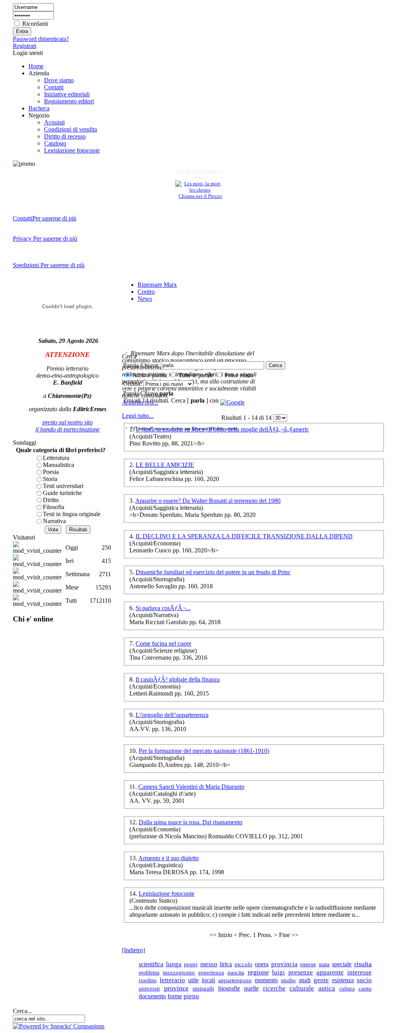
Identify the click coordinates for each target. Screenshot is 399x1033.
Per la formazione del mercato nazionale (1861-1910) (204, 750)
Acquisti (54, 122)
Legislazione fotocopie (72, 150)
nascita (236, 972)
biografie (229, 988)
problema (149, 972)
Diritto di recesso (65, 136)
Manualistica (58, 464)
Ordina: (133, 383)
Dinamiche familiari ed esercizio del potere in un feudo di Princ (213, 572)
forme (175, 996)
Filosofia (53, 507)
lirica (226, 964)
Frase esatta (239, 375)
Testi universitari (63, 486)
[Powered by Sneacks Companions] (58, 1026)
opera (261, 964)
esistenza (343, 980)
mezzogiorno (179, 972)
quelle (251, 988)
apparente (330, 972)
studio (288, 980)
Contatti (54, 87)
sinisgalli (203, 988)
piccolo (243, 964)
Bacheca (38, 108)
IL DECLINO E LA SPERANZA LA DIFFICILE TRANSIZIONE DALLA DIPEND (244, 536)
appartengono (235, 980)
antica (326, 988)
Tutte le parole (196, 375)
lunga (174, 964)
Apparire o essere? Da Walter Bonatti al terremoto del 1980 (208, 500)
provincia (284, 964)
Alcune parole (149, 375)
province (176, 988)
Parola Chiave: (141, 365)
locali (208, 980)
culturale (302, 988)
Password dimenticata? (41, 38)
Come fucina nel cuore (163, 643)
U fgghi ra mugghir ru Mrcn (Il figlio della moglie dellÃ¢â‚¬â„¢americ (222, 429)
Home (36, 66)
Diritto (51, 500)
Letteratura (56, 457)
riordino (148, 980)
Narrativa (54, 521)
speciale (341, 964)
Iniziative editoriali (67, 94)
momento (266, 980)
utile (193, 980)
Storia (50, 479)
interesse (359, 972)
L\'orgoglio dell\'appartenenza (172, 715)
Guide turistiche (62, 493)
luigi (278, 972)
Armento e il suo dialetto (168, 858)
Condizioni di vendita (70, 129)
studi (305, 980)
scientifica (151, 964)
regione (258, 972)
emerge (308, 964)
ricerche (274, 988)
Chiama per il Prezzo (200, 194)
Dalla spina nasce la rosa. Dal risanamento (190, 822)
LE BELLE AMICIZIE (165, 464)
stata (324, 964)
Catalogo (55, 143)
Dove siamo (59, 80)
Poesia (51, 472)
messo (208, 964)
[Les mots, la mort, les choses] (199, 188)
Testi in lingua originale (72, 514)
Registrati (24, 46)
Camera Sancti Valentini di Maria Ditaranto (191, 786)
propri (191, 964)
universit (149, 988)
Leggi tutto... (138, 415)
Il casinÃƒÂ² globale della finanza (178, 679)
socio (364, 980)
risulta (363, 964)
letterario (172, 980)
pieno (191, 996)
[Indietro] (133, 950)
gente (321, 980)
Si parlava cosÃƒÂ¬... (163, 608)
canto (365, 988)
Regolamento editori (69, 101)
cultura (347, 988)
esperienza (211, 972)
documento (152, 996)
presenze (300, 972)
